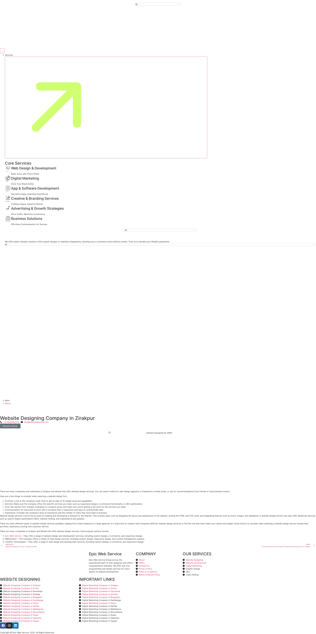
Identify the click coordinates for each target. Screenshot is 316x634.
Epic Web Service (13, 536)
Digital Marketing (25, 178)
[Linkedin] (15, 625)
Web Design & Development (33, 168)
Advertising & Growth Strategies (37, 208)
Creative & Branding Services (35, 198)
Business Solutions (26, 218)
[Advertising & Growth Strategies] (8, 208)
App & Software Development (35, 188)
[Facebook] (3, 625)
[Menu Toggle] (2, 51)
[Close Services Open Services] (106, 107)
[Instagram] (9, 625)
